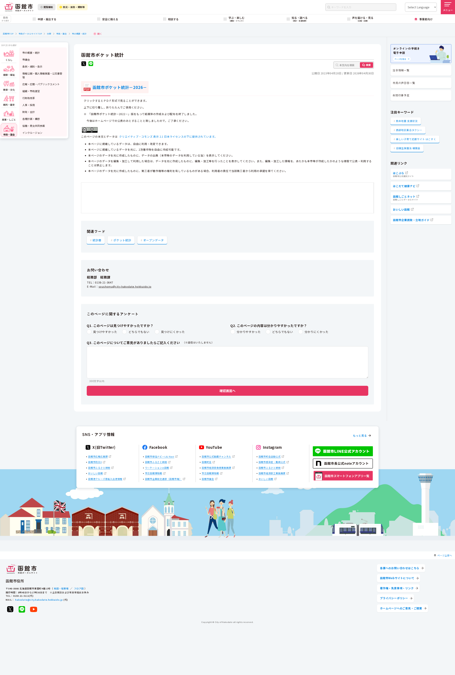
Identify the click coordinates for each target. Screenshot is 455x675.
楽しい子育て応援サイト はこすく (416, 139)
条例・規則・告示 (32, 66)
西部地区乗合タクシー (409, 130)
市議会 (26, 59)
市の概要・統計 (79, 33)
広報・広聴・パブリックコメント (41, 84)
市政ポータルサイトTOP (30, 33)
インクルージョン (32, 132)
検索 (368, 65)
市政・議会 (61, 33)
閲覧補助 (48, 7)
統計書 (97, 240)
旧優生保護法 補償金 (408, 148)
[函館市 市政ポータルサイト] (19, 7)
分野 (49, 33)
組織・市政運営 (31, 91)
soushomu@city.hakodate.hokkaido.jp (125, 286)
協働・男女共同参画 (33, 126)
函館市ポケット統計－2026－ (120, 87)
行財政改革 (28, 98)
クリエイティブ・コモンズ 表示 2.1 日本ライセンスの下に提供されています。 (168, 136)
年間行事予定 (401, 95)
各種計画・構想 (31, 119)
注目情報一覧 (401, 70)
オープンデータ (153, 240)
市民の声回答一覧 (404, 83)
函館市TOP (8, 33)
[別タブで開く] (83, 64)
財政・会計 (28, 112)
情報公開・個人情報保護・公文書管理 (42, 75)
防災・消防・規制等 (74, 7)
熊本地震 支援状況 (407, 121)
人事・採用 (28, 105)
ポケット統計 (122, 240)
